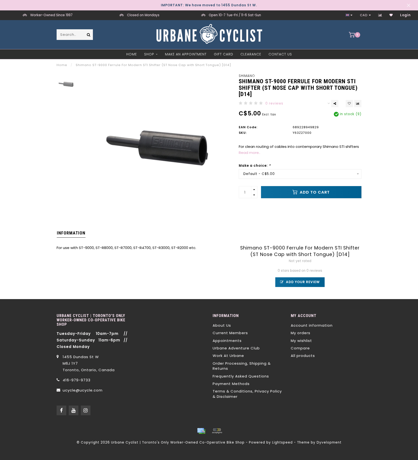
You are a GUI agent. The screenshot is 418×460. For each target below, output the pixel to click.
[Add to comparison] (357, 103)
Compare (300, 348)
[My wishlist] (391, 15)
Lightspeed (282, 442)
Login (405, 15)
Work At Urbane (228, 355)
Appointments (227, 340)
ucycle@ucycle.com (83, 390)
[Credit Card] (201, 431)
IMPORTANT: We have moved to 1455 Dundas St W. (209, 5)
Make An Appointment (186, 54)
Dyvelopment (329, 442)
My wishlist (301, 340)
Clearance (250, 54)
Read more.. (249, 152)
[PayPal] (217, 431)
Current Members (230, 332)
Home (131, 54)
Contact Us (280, 54)
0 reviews (274, 103)
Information (71, 232)
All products (303, 355)
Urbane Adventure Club (236, 348)
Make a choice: (255, 165)
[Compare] (380, 15)
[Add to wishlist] (349, 103)
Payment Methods (231, 383)
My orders (300, 332)
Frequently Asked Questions (241, 376)
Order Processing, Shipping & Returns (242, 366)
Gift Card (223, 54)
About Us (222, 325)
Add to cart (314, 192)
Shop (149, 54)
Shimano (247, 76)
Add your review (302, 282)
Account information (312, 325)
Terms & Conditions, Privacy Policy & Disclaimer (247, 394)
